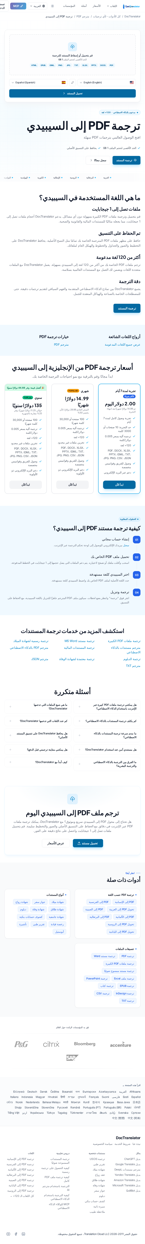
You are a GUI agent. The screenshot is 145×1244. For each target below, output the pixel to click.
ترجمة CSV (102, 993)
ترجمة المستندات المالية (79, 648)
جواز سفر (39, 901)
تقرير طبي (39, 924)
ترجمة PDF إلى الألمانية (21, 1169)
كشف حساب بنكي (95, 1201)
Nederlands (32, 1102)
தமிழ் (112, 1112)
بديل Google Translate (127, 1164)
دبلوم (23, 909)
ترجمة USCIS (97, 1158)
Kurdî (86, 1102)
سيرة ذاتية (99, 1206)
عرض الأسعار (55, 843)
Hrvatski (53, 1096)
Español (135, 1096)
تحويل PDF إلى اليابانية (121, 931)
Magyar (40, 1096)
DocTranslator (128, 1138)
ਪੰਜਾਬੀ (137, 1107)
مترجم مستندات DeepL (127, 1169)
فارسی (116, 1096)
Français (94, 1096)
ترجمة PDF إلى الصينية (21, 1180)
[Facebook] (16, 1234)
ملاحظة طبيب (97, 1211)
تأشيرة (23, 924)
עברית (71, 1096)
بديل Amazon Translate (127, 1180)
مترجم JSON (39, 659)
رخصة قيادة (57, 924)
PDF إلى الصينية (94, 909)
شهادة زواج (21, 901)
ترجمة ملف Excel (124, 978)
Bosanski (67, 1091)
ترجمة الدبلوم (131, 659)
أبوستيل (59, 931)
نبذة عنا (136, 1143)
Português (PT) (92, 1107)
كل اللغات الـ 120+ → (22, 1195)
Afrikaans (135, 1091)
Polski (127, 1107)
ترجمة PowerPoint (97, 978)
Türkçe (51, 1112)
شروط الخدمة (122, 1143)
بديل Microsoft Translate (126, 1185)
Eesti (125, 1096)
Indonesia (27, 1096)
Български (89, 1091)
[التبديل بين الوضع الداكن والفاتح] (52, 6)
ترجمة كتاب (106, 985)
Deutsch (32, 1091)
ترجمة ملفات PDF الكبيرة (124, 641)
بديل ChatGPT (132, 1158)
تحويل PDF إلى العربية (121, 909)
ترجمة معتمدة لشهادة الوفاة (76, 659)
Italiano (14, 1096)
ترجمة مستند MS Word (79, 641)
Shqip (18, 1107)
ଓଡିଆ (10, 1102)
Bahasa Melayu (51, 1102)
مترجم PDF (61, 344)
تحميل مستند (90, 843)
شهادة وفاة (38, 909)
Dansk (43, 1091)
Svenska (123, 1112)
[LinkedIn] (23, 1234)
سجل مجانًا (100, 160)
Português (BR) (112, 1107)
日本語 (136, 1102)
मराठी (65, 1102)
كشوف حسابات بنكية (30, 916)
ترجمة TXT (128, 1000)
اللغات (113, 6)
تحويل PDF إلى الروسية (121, 924)
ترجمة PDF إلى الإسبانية (20, 1158)
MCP (16, 6)
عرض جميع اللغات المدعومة (122, 344)
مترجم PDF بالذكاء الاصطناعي (29, 648)
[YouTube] (8, 1234)
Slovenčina (48, 1107)
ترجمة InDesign (125, 993)
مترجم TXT (133, 666)
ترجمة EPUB (127, 985)
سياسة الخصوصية (103, 1143)
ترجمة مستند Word (104, 956)
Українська (37, 1112)
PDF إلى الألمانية (125, 916)
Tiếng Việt (13, 1112)
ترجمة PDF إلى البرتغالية (20, 1174)
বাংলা (78, 1091)
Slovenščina (32, 1107)
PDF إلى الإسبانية (124, 901)
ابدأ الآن (119, 484)
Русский (62, 1107)
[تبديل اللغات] (72, 82)
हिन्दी (63, 1096)
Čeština (54, 1091)
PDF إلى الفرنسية (99, 901)
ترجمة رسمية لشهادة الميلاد (30, 641)
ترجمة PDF (128, 956)
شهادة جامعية (56, 916)
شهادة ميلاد (58, 901)
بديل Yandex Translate (127, 1174)
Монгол (75, 1102)
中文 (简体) (134, 1118)
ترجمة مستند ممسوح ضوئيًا (119, 970)
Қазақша (108, 1102)
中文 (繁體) (118, 1118)
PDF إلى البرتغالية (99, 916)
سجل (126, 545)
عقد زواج (100, 1174)
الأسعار (97, 5)
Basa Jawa (123, 1102)
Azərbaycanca (107, 1091)
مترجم (130, 6)
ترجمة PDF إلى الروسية (20, 1190)
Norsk (19, 1102)
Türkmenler (76, 1112)
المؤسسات (69, 5)
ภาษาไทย (91, 1112)
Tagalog (62, 1112)
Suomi (105, 1096)
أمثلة (84, 5)
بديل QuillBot (133, 1190)
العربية (122, 1091)
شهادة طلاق (57, 909)
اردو (24, 1112)
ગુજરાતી (82, 1096)
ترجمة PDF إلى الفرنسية (20, 1164)
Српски (135, 1112)
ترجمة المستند (124, 160)
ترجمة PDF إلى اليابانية (21, 1185)
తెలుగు (103, 1112)
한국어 (96, 1102)
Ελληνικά (18, 1091)
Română (75, 1107)
